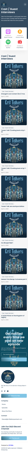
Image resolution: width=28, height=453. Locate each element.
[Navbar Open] (25, 4)
